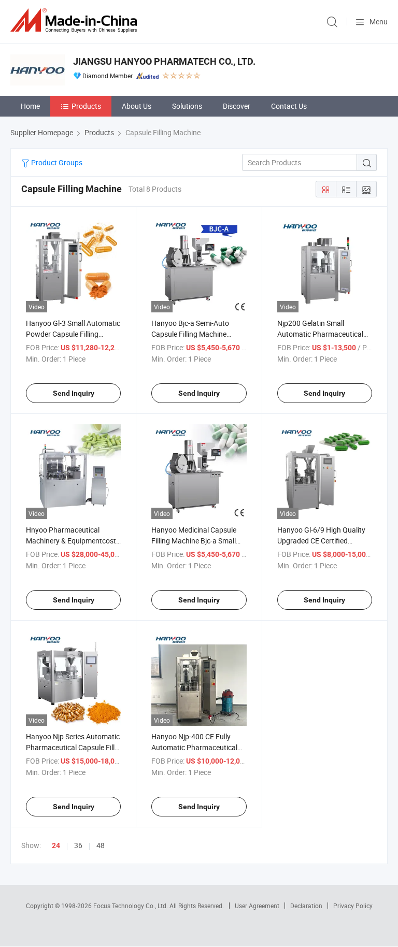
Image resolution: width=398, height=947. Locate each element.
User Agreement (257, 905)
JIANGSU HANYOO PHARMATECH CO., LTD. (164, 61)
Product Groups (56, 162)
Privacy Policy (353, 905)
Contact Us (289, 106)
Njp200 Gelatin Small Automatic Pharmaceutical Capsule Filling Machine (320, 334)
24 (56, 845)
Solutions (187, 106)
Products (86, 106)
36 (78, 845)
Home (30, 106)
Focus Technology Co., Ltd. (131, 905)
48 (100, 845)
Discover (236, 106)
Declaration (306, 905)
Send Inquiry (73, 393)
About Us (136, 106)
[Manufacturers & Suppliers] (75, 20)
